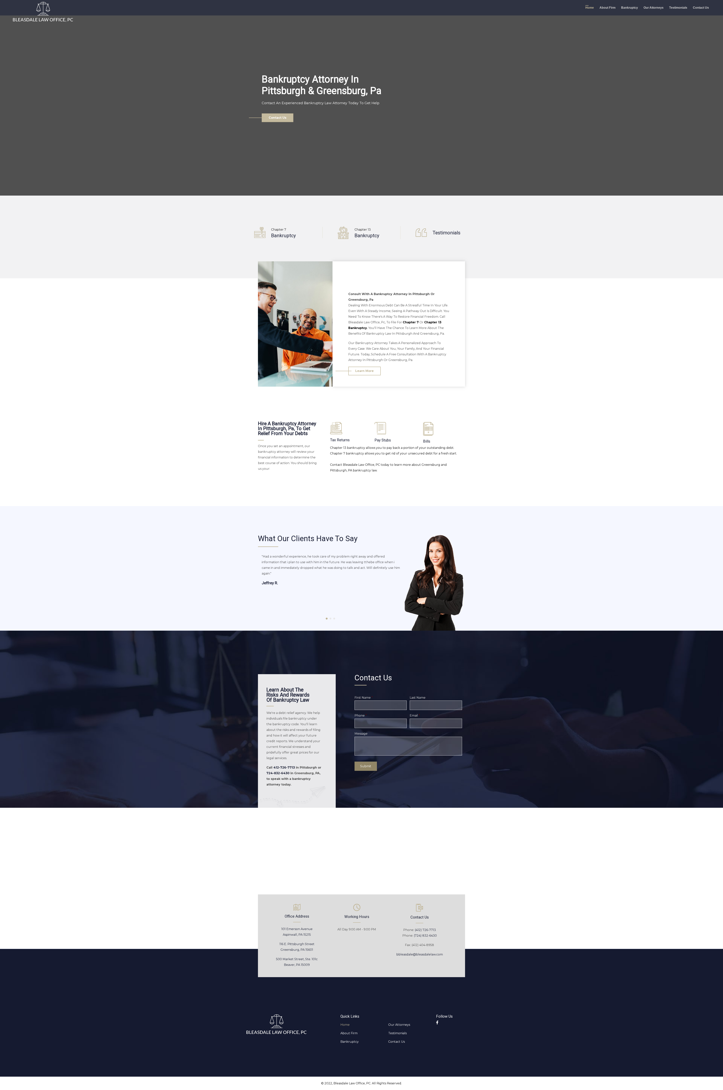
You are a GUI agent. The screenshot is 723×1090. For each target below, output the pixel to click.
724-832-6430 (277, 773)
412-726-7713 (284, 767)
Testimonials (678, 7)
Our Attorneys (654, 7)
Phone (361, 715)
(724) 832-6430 (425, 935)
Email (415, 715)
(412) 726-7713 (425, 930)
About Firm (607, 7)
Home (589, 7)
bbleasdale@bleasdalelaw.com (419, 954)
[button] (277, 117)
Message (361, 733)
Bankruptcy (629, 7)
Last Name (418, 697)
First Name (364, 697)
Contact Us (701, 7)
